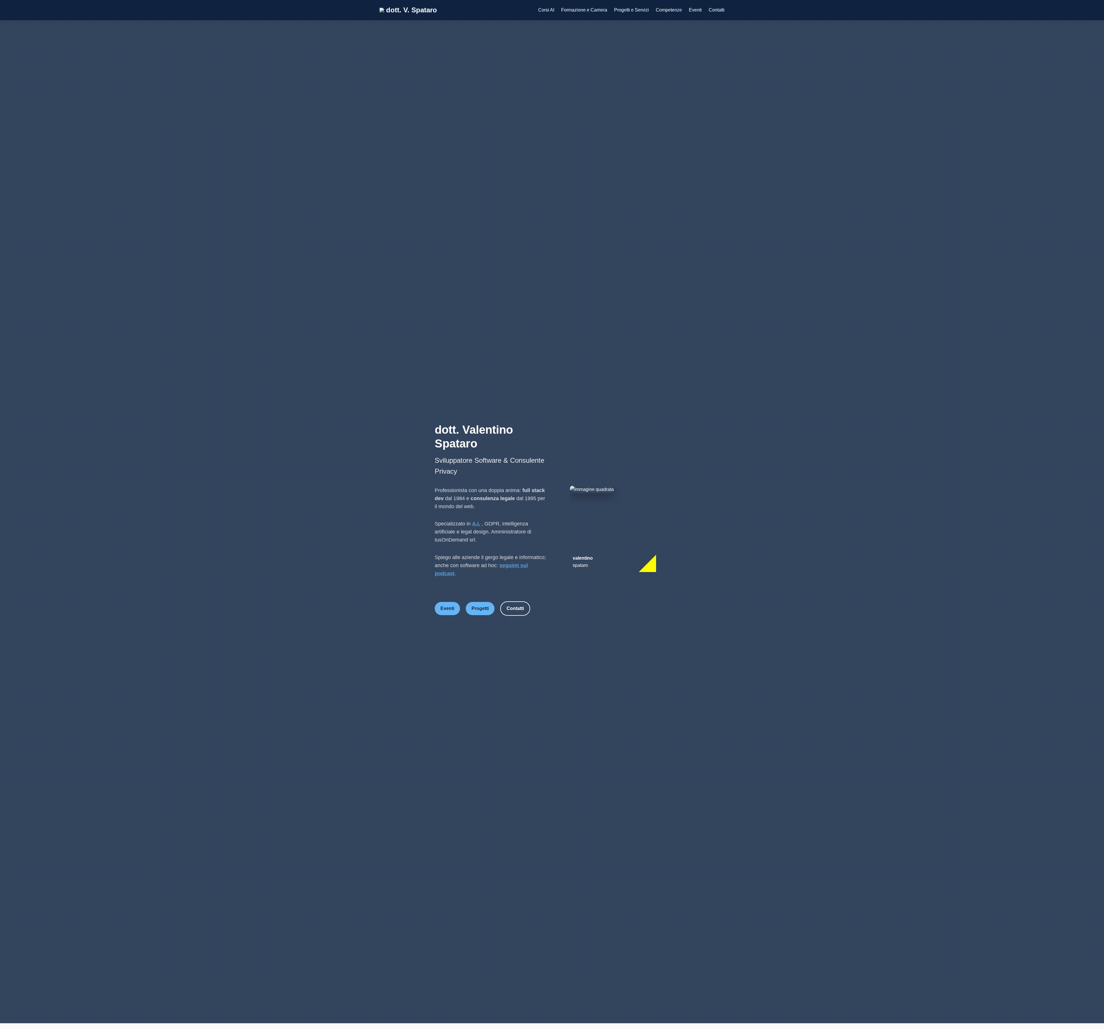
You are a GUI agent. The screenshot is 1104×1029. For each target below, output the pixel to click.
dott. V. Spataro (410, 10)
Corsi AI (546, 9)
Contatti (716, 9)
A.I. (476, 524)
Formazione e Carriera (584, 9)
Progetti (480, 608)
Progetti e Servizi (631, 9)
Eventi (695, 9)
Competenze (669, 9)
